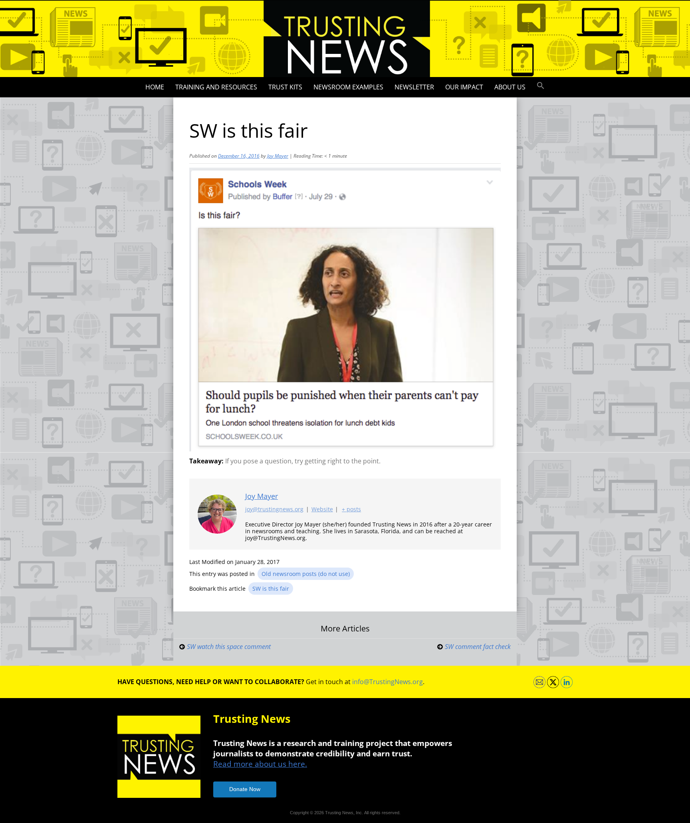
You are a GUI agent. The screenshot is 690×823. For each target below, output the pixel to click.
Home (154, 87)
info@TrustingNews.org (387, 681)
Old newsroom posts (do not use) (306, 574)
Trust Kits (285, 87)
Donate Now (244, 789)
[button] (540, 85)
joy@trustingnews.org (274, 509)
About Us (509, 87)
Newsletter (414, 87)
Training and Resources (216, 87)
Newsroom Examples (348, 87)
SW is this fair (270, 588)
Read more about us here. (260, 763)
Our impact (464, 87)
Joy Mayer (277, 155)
